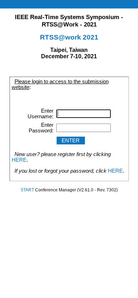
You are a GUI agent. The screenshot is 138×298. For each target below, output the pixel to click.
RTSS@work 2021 (69, 37)
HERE (19, 160)
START (27, 189)
